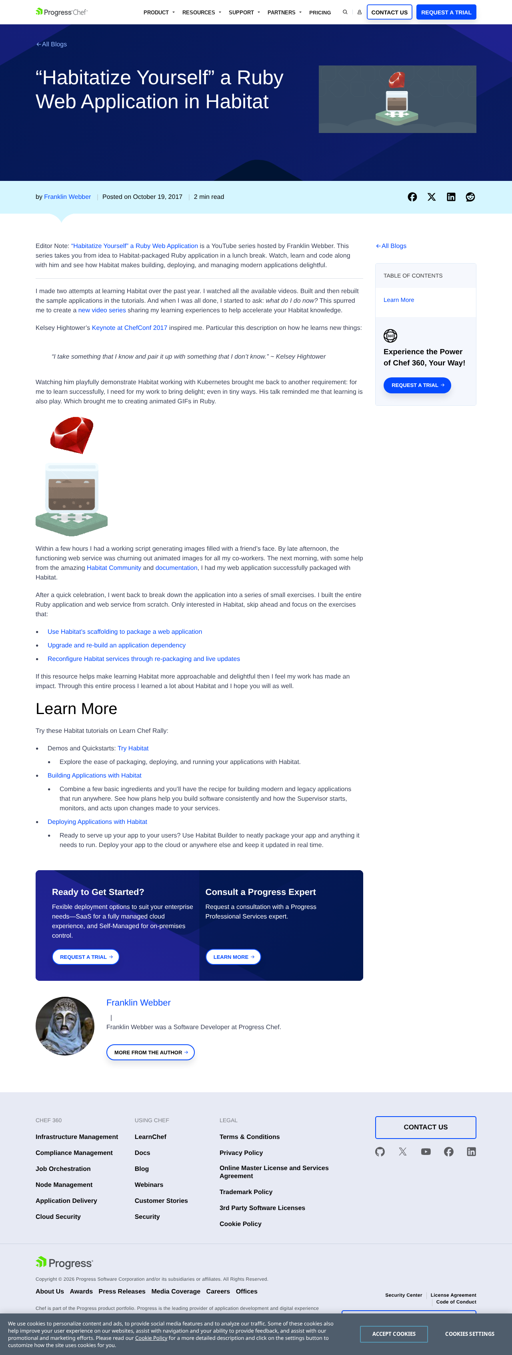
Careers (218, 1291)
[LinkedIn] (471, 1153)
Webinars (149, 1185)
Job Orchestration (63, 1169)
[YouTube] (426, 1153)
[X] (403, 1153)
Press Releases (122, 1291)
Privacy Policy (241, 1153)
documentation (177, 568)
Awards (81, 1291)
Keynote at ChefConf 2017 (130, 328)
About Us (50, 1291)
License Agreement (453, 1295)
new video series (102, 310)
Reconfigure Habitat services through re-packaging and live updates (144, 659)
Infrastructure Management (77, 1137)
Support (241, 13)
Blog (142, 1169)
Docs (142, 1153)
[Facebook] (449, 1153)
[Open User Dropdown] (359, 12)
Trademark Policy (246, 1192)
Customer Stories (161, 1201)
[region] (256, 1334)
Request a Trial (446, 12)
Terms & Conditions (250, 1137)
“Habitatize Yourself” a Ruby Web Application (134, 246)
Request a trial (415, 385)
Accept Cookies (394, 1333)
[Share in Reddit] (470, 197)
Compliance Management (74, 1153)
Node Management (64, 1185)
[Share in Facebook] (414, 197)
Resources (198, 13)
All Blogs (54, 44)
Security (147, 1217)
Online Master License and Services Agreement (274, 1172)
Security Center (403, 1295)
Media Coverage (175, 1291)
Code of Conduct (456, 1302)
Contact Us (390, 12)
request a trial (83, 957)
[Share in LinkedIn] (452, 197)
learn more (231, 957)
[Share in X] (433, 197)
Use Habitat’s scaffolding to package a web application (125, 632)
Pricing (320, 13)
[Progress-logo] (64, 1264)
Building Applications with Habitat (95, 775)
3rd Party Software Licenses (262, 1208)
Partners (282, 13)
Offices (247, 1291)
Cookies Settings (469, 1333)
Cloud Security (58, 1217)
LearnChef (150, 1137)
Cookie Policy (241, 1224)
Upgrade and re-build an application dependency (117, 645)
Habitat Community (114, 568)
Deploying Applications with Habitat (97, 822)
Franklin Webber (138, 1003)
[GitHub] (380, 1153)
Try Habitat (133, 748)
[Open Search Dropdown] (345, 12)
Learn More (399, 300)
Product (156, 13)
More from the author (148, 1052)
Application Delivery (66, 1201)
